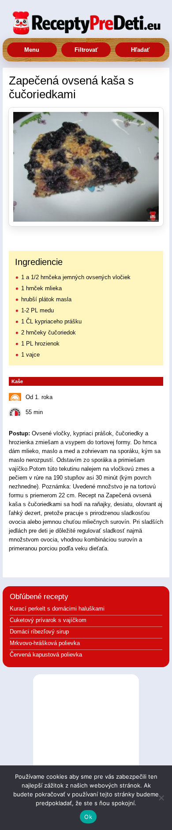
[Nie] (161, 797)
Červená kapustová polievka (46, 654)
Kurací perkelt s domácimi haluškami (57, 608)
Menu (31, 49)
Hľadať (140, 49)
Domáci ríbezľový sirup (39, 631)
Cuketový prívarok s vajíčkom (48, 620)
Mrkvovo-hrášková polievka (45, 643)
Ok (88, 816)
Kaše (17, 381)
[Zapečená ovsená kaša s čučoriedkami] (86, 167)
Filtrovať (86, 49)
